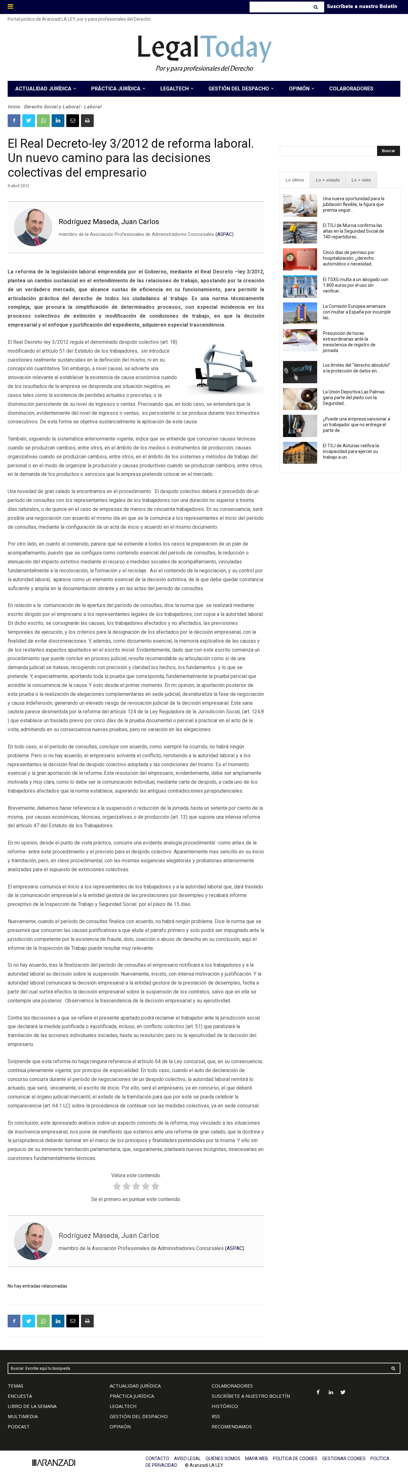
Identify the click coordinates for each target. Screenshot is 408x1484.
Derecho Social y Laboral (52, 106)
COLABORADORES (232, 1385)
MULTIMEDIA (23, 1416)
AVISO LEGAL (187, 1458)
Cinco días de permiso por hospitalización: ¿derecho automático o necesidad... (349, 258)
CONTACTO (157, 1458)
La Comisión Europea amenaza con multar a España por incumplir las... (357, 312)
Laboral (92, 106)
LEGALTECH (123, 1406)
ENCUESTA (20, 1396)
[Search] (316, 7)
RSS (216, 1416)
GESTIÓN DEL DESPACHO (139, 1416)
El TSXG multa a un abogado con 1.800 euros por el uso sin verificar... (355, 285)
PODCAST (19, 1426)
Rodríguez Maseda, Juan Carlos (109, 222)
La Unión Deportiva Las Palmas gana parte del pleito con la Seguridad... (354, 397)
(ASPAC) (224, 234)
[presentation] (295, 180)
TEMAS (15, 1385)
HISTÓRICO (225, 1406)
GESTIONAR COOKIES (344, 1458)
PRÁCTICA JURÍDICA (132, 1396)
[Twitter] (28, 120)
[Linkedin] (58, 120)
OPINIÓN (120, 1426)
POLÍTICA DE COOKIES (295, 1458)
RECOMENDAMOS (232, 1426)
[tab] (295, 180)
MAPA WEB (256, 1458)
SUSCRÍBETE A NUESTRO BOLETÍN (251, 1396)
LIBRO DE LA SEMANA (32, 1406)
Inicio (14, 106)
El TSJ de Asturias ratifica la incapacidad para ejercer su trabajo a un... (351, 451)
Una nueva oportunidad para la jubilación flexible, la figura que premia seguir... (353, 204)
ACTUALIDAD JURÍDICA (135, 1385)
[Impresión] (87, 120)
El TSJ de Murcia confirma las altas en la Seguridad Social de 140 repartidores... (353, 231)
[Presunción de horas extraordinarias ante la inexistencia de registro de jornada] (300, 340)
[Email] (72, 120)
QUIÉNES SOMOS (223, 1458)
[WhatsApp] (43, 120)
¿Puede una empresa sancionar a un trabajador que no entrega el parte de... (356, 424)
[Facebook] (14, 120)
